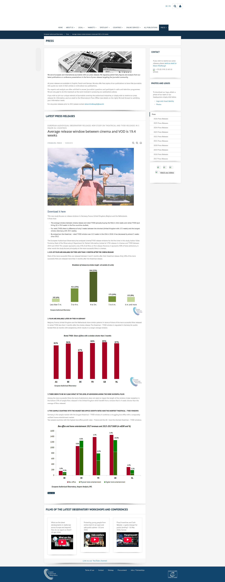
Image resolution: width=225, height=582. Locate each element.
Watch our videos (167, 172)
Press (154, 114)
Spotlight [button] (104, 27)
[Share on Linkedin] (38, 64)
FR (170, 6)
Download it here (57, 211)
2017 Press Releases (161, 159)
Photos (158, 104)
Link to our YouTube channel (95, 561)
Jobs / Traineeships (137, 570)
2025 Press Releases (161, 123)
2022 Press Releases (161, 136)
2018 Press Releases (161, 154)
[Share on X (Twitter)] (38, 55)
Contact (101, 570)
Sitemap (111, 570)
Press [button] (163, 27)
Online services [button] (132, 27)
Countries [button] (117, 27)
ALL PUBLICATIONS (150, 27)
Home (60, 27)
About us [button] (69, 27)
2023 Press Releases (161, 132)
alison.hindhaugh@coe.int (94, 104)
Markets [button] (91, 27)
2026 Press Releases (161, 119)
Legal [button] (80, 27)
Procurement (122, 570)
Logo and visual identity (165, 101)
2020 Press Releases (161, 145)
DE (167, 6)
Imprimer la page (141, 143)
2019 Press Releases (161, 150)
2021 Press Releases (161, 141)
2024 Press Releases (161, 128)
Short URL (51, 493)
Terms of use (89, 570)
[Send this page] (38, 68)
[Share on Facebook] (38, 59)
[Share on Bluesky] (38, 50)
